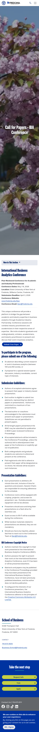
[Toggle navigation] (35, 3)
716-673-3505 (7, 644)
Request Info (19, 677)
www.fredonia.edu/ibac (11, 301)
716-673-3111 (17, 702)
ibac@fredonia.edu (24, 304)
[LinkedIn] (17, 706)
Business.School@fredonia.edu (14, 648)
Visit (18, 683)
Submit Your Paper (11, 344)
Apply (18, 689)
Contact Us (6, 702)
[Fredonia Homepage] (11, 2)
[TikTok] (13, 706)
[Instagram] (8, 706)
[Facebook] (4, 706)
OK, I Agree (9, 727)
